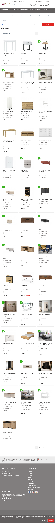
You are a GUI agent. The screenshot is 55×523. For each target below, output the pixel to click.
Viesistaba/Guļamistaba (22, 9)
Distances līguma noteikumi (34, 487)
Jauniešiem (37, 9)
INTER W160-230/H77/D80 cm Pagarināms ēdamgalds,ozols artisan (9, 141)
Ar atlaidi (33, 24)
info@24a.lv (21, 1)
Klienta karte (31, 483)
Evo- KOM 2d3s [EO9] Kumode (9, 402)
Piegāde (30, 473)
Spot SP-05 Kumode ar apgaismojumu (8, 286)
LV (43, 1)
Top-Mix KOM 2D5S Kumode (44, 140)
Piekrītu (51, 520)
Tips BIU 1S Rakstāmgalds (8, 82)
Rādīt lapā (48, 30)
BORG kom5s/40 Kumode (8, 111)
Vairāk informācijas (28, 517)
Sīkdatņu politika (31, 489)
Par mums (30, 481)
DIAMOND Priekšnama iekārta (9, 373)
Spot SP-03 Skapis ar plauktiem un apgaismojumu (27, 200)
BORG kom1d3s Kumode (26, 111)
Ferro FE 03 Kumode (7, 432)
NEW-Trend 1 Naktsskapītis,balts (25, 54)
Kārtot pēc (3, 30)
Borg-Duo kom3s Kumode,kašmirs (24, 171)
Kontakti (30, 471)
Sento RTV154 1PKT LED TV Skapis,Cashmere (27, 374)
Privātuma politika (32, 485)
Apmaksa (30, 475)
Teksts (2, 18)
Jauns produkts (20, 24)
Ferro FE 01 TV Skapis (25, 257)
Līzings (29, 477)
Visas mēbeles (4, 9)
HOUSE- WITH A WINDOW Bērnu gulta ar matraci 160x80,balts (44, 404)
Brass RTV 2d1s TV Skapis (26, 228)
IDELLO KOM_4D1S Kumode (9, 314)
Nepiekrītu (44, 520)
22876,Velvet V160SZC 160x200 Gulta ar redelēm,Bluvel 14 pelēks (45, 345)
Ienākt (47, 1)
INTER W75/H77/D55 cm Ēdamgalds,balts (8, 54)
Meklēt (48, 24)
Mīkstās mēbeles (45, 9)
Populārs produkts (8, 24)
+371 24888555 (14, 1)
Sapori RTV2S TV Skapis (26, 140)
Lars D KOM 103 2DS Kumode (45, 199)
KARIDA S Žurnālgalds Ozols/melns (43, 54)
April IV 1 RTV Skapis (42, 285)
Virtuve (31, 9)
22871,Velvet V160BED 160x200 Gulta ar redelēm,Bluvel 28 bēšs (26, 404)
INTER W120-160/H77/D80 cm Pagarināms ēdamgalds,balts (27, 83)
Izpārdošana (12, 9)
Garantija (30, 479)
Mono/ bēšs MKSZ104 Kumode (9, 228)
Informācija (38, 1)
